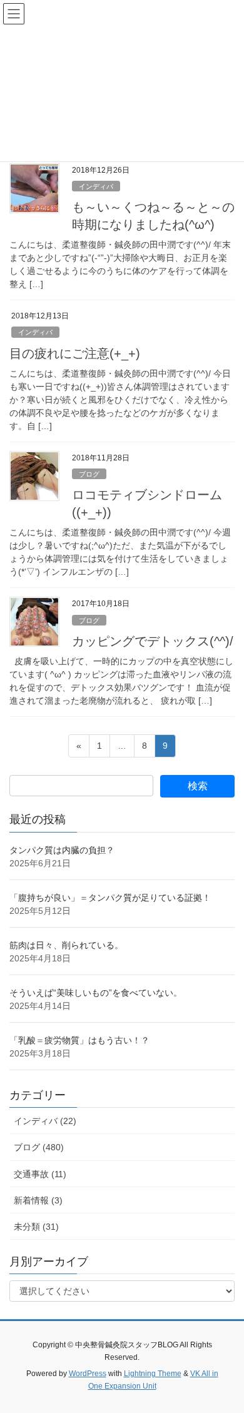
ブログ (89, 474)
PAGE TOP (225, 1359)
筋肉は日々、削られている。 (66, 945)
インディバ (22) (45, 1121)
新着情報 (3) (38, 1200)
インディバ (96, 186)
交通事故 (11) (40, 1174)
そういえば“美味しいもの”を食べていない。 (95, 993)
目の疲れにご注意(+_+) (74, 353)
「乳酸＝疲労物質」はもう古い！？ (79, 1040)
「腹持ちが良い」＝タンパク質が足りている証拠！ (110, 898)
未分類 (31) (36, 1227)
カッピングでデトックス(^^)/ (152, 641)
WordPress (87, 1373)
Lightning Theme (152, 1373)
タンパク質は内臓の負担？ (61, 850)
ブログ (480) (39, 1147)
